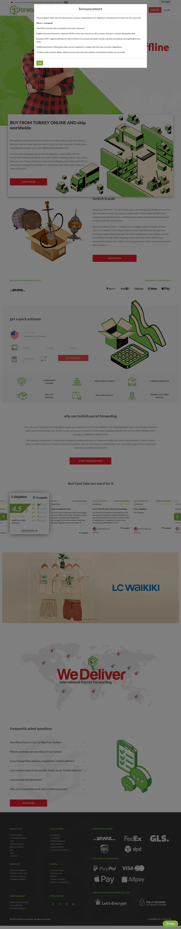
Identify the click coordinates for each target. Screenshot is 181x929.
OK (39, 63)
